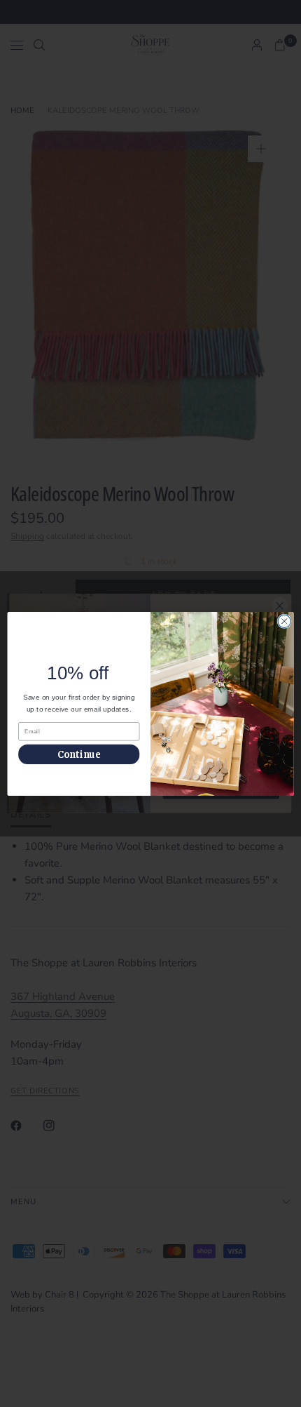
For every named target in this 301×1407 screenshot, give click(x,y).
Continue (79, 754)
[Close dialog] (284, 621)
